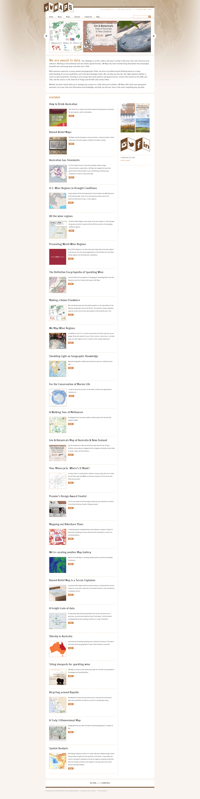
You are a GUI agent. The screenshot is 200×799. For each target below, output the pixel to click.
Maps (68, 17)
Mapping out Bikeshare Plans (66, 524)
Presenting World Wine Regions (67, 244)
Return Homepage (100, 783)
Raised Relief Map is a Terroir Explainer (72, 580)
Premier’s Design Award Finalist (68, 496)
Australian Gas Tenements (64, 160)
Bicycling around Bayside (64, 692)
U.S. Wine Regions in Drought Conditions (73, 188)
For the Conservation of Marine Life (69, 384)
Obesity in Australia (60, 636)
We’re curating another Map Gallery (70, 552)
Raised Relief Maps (60, 132)
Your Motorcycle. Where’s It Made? (69, 468)
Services (77, 17)
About (60, 17)
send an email (125, 160)
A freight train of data (62, 608)
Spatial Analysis (58, 748)
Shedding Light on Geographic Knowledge (73, 356)
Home (51, 17)
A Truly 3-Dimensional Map (65, 720)
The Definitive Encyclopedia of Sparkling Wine (76, 272)
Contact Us (88, 17)
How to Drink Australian (63, 104)
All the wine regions (61, 216)
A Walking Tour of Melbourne (66, 412)
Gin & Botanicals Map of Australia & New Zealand (78, 440)
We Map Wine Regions (62, 328)
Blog (97, 17)
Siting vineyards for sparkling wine (69, 664)
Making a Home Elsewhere (64, 300)
